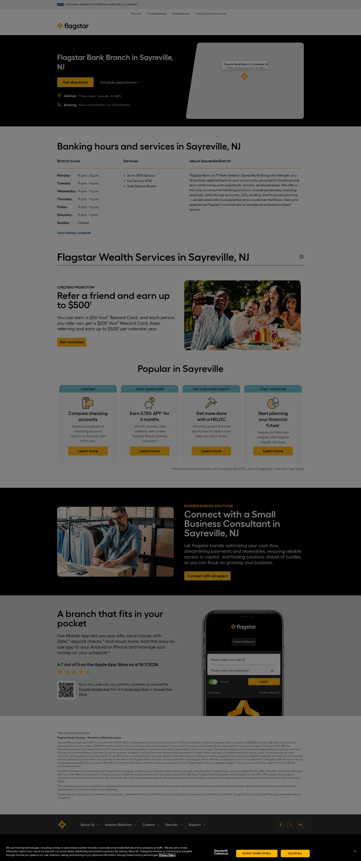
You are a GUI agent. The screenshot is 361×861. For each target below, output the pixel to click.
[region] (180, 851)
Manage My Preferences (221, 852)
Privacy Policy (167, 855)
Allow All (295, 853)
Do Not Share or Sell (256, 853)
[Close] (355, 851)
